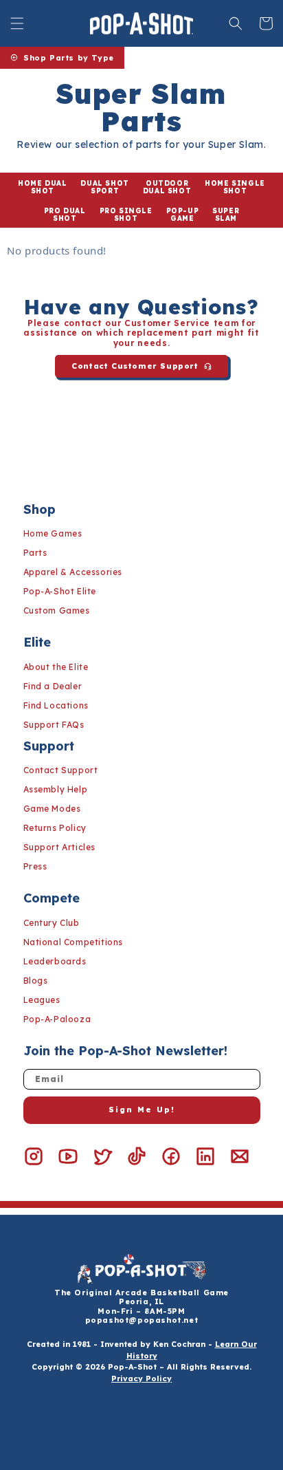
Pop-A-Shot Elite (60, 591)
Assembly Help (55, 789)
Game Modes (52, 808)
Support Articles (59, 847)
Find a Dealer (52, 686)
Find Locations (56, 705)
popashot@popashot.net (142, 1320)
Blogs (35, 980)
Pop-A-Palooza (57, 1019)
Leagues (41, 1000)
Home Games (52, 533)
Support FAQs (53, 725)
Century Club (51, 923)
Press (35, 866)
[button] (17, 23)
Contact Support (60, 770)
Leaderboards (55, 961)
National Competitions (73, 942)
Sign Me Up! (142, 1109)
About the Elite (56, 667)
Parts (35, 553)
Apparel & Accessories (73, 572)
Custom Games (56, 610)
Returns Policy (55, 828)
